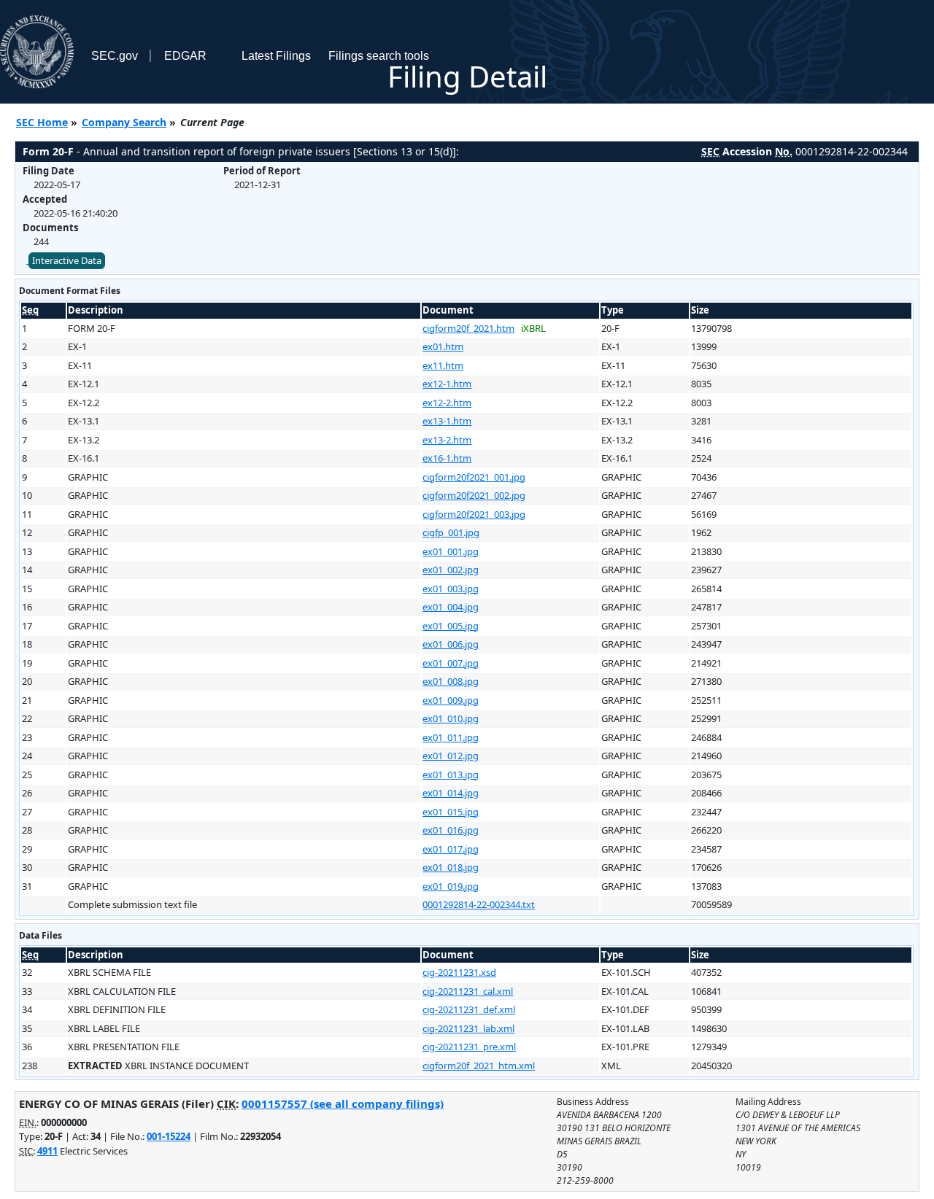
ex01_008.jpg (450, 681)
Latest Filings (276, 56)
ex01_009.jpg (450, 700)
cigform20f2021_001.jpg (473, 477)
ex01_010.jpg (450, 718)
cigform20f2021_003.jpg (473, 514)
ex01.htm (442, 346)
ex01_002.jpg (450, 569)
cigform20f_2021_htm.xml (478, 1065)
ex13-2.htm (446, 439)
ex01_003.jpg (450, 588)
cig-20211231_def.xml (468, 1009)
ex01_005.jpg (450, 625)
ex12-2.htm (446, 402)
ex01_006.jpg (450, 644)
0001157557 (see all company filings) (343, 1103)
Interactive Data (66, 260)
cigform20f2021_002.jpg (473, 495)
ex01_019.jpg (450, 886)
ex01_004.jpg (450, 606)
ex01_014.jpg (450, 792)
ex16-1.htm (446, 458)
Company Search (124, 122)
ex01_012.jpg (450, 755)
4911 (47, 1150)
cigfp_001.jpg (450, 532)
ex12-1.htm (446, 383)
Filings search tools (378, 56)
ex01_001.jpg (450, 551)
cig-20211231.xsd (459, 972)
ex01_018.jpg (450, 867)
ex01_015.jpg (450, 811)
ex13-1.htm (446, 420)
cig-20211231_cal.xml (467, 991)
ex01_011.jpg (450, 737)
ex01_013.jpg (450, 774)
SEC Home (42, 122)
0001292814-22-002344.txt (478, 904)
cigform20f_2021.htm (468, 328)
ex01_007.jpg (450, 663)
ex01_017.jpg (450, 848)
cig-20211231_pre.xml (469, 1046)
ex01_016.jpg (450, 830)
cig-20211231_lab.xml (468, 1028)
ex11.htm (442, 365)
